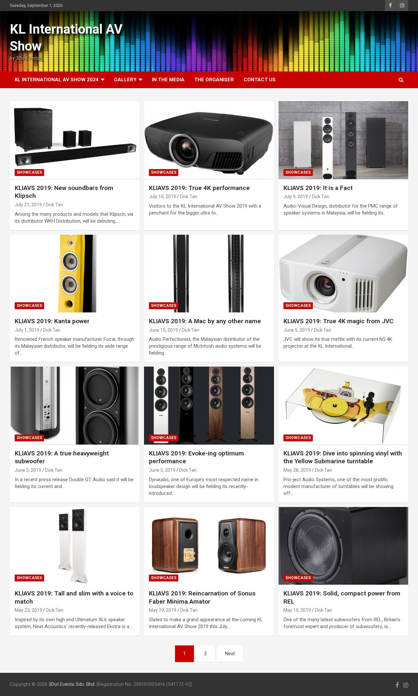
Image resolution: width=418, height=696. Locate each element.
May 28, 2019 (297, 470)
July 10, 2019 (162, 196)
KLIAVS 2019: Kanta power (52, 321)
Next (230, 653)
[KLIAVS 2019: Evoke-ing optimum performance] (209, 406)
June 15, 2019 (163, 330)
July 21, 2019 (28, 204)
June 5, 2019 (296, 330)
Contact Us (260, 80)
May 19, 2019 (162, 610)
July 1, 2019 (27, 330)
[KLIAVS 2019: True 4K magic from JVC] (343, 273)
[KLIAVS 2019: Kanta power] (74, 273)
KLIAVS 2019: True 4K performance (199, 188)
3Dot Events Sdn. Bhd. (72, 684)
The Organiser (214, 80)
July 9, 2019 (295, 196)
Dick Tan (54, 204)
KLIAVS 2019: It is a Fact (318, 188)
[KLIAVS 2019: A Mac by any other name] (209, 273)
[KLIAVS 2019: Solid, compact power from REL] (343, 546)
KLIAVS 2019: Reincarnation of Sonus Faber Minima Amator (202, 597)
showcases (29, 172)
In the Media (168, 80)
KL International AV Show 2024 (57, 80)
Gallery (125, 80)
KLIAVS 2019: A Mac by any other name (205, 321)
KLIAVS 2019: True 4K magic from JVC (338, 321)
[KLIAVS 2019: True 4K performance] (209, 140)
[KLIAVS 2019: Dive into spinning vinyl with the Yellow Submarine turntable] (343, 406)
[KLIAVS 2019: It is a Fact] (343, 140)
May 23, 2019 (28, 610)
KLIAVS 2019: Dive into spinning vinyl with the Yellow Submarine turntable (342, 457)
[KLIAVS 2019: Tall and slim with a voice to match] (74, 546)
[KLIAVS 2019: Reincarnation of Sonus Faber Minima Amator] (209, 546)
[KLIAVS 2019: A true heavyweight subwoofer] (74, 406)
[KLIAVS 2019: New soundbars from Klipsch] (74, 140)
